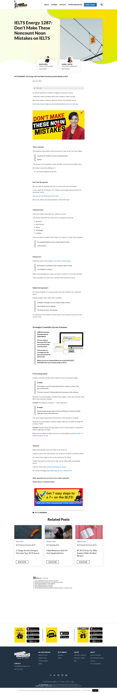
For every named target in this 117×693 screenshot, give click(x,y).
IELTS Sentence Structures (24, 545)
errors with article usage (61, 261)
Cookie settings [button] (86, 690)
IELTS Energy (62, 652)
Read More (22, 562)
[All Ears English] (22, 655)
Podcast (62, 4)
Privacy (62, 682)
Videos (40, 664)
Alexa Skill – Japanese (80, 655)
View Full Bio (42, 69)
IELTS (33, 545)
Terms (67, 682)
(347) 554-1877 (18, 669)
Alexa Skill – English (79, 658)
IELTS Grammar (19, 76)
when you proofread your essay (54, 467)
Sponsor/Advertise (75, 4)
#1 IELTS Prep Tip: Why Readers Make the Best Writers (87, 553)
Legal (72, 682)
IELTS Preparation (95, 664)
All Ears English (44, 652)
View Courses (90, 4)
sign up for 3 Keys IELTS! (63, 471)
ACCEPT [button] (95, 690)
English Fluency (42, 658)
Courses (54, 4)
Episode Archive (42, 655)
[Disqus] (59, 595)
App (75, 661)
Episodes (60, 655)
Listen (76, 652)
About (46, 4)
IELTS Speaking (50, 545)
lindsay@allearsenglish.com (22, 666)
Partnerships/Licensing (96, 658)
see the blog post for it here (48, 196)
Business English (43, 661)
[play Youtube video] (59, 125)
